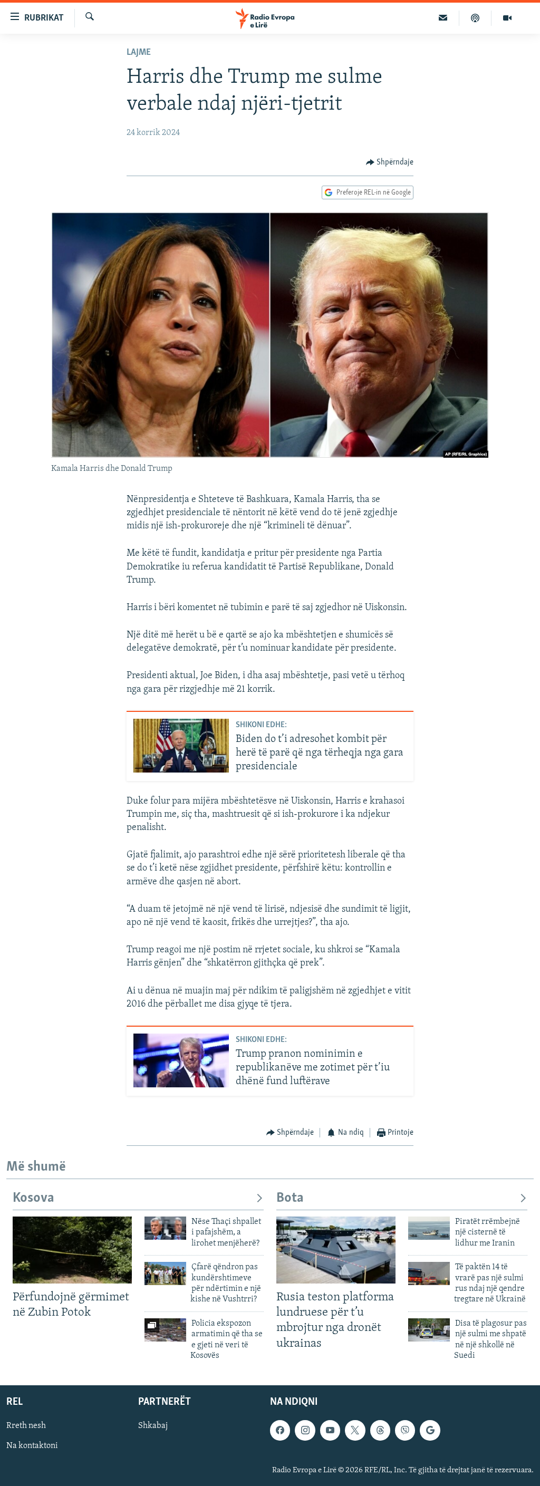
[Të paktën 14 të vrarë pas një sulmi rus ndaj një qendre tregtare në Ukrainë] (429, 1273)
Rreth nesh (26, 1426)
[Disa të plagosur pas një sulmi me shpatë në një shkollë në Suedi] (429, 1330)
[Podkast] (475, 18)
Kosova (33, 1198)
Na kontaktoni (32, 1446)
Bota (290, 1198)
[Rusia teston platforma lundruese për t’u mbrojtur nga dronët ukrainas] (336, 1250)
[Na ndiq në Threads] (380, 1431)
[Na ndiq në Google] (430, 1431)
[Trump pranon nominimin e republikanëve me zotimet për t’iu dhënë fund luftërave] (181, 1060)
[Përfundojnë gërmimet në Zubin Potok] (72, 1250)
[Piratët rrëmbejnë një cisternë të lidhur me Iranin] (429, 1228)
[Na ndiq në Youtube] (330, 1431)
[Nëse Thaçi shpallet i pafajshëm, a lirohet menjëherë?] (165, 1228)
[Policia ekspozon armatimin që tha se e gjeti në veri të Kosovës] (165, 1330)
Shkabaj (153, 1426)
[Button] (390, 162)
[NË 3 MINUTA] (443, 18)
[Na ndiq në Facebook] (280, 1431)
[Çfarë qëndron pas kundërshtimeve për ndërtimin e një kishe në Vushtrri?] (165, 1273)
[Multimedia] (507, 18)
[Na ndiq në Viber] (405, 1431)
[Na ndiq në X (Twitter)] (355, 1431)
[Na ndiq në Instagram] (305, 1431)
